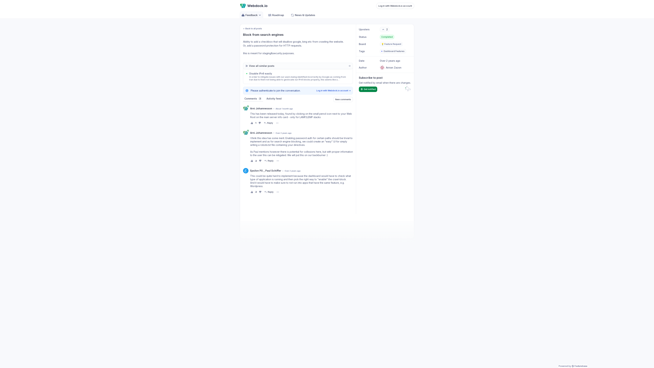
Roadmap (278, 15)
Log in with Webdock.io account (395, 5)
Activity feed (274, 98)
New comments (343, 99)
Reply (270, 123)
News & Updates (305, 15)
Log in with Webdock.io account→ (333, 90)
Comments (252, 98)
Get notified (370, 89)
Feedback (251, 15)
